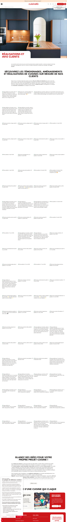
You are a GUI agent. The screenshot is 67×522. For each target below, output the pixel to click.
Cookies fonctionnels (7, 508)
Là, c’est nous (18, 518)
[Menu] (2, 4)
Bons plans (35, 518)
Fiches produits (36, 520)
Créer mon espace (24, 506)
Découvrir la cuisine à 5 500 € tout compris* (33, 1)
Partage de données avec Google (9, 506)
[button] (2, 520)
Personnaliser (12, 516)
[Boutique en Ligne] (53, 4)
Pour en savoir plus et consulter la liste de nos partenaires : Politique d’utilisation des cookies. (11, 503)
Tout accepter (19, 516)
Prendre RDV (60, 4)
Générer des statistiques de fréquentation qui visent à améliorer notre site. (12, 510)
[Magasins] (50, 4)
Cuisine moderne (16, 466)
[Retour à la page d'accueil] (33, 4)
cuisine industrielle (24, 466)
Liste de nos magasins (20, 520)
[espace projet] (55, 4)
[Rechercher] (48, 4)
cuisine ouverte (47, 466)
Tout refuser (5, 516)
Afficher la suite (33, 483)
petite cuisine (32, 466)
